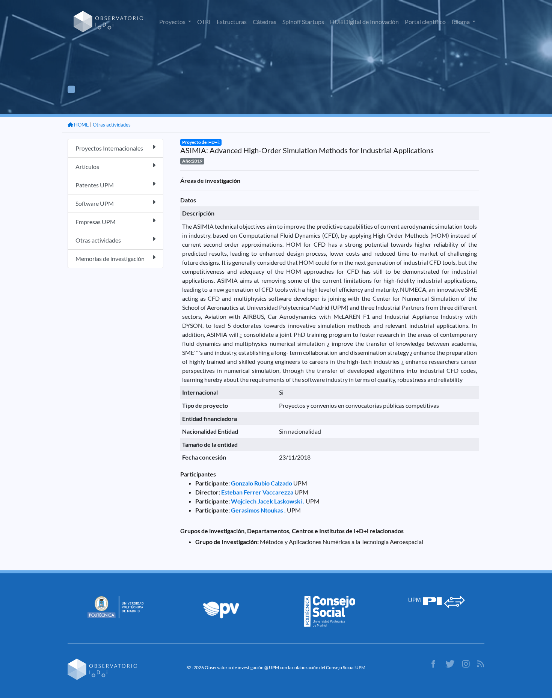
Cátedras (264, 21)
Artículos (87, 166)
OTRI (204, 21)
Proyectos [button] (173, 21)
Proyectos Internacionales (109, 148)
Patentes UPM (94, 184)
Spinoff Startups (303, 21)
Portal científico (425, 21)
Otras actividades (112, 125)
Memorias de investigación (110, 258)
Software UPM (94, 203)
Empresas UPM (95, 221)
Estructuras (232, 21)
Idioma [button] (461, 21)
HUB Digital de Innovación (364, 21)
